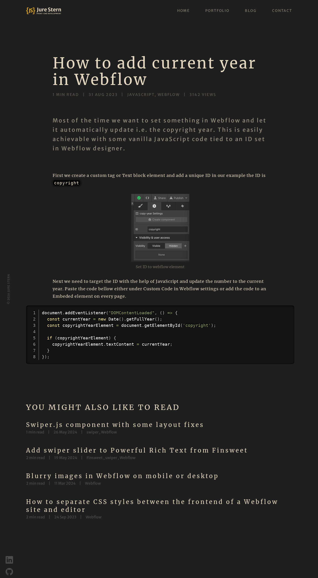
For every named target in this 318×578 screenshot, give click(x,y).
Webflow (169, 94)
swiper (92, 432)
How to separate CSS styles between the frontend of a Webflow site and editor (152, 506)
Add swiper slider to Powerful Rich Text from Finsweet (137, 450)
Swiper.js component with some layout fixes (115, 425)
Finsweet (95, 457)
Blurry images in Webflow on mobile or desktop (122, 476)
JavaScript (141, 94)
